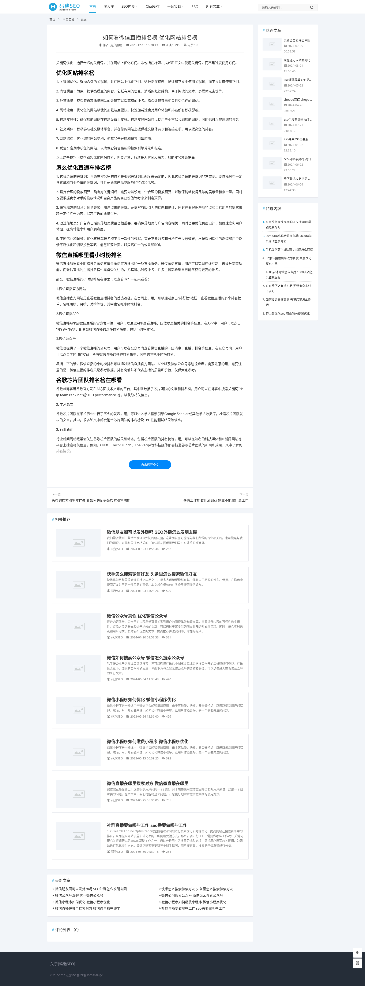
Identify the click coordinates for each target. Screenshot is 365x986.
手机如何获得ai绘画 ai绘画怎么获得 (289, 250)
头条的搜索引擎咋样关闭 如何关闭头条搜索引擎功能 (91, 500)
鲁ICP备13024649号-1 (90, 975)
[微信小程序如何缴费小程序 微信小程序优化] (78, 752)
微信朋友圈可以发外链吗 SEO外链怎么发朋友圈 (152, 532)
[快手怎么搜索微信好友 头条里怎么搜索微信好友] (78, 585)
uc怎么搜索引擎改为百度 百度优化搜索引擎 (288, 260)
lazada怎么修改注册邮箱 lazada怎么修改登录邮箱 (289, 238)
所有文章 (213, 6)
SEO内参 (128, 6)
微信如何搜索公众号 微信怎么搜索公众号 (145, 658)
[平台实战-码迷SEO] (66, 10)
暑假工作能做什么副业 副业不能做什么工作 (215, 500)
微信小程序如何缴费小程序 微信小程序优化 (147, 741)
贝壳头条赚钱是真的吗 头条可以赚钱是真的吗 (288, 224)
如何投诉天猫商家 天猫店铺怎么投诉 (288, 302)
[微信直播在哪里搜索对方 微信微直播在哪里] (78, 794)
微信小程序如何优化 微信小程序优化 (141, 699)
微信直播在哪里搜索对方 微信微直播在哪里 (147, 783)
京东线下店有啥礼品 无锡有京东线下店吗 (288, 288)
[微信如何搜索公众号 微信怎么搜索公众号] (78, 669)
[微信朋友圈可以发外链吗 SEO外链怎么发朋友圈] (78, 543)
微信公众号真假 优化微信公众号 (137, 616)
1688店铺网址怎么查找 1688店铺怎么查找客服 (289, 274)
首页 (92, 6)
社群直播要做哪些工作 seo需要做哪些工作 (147, 825)
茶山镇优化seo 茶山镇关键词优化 (288, 313)
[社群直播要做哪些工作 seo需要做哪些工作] (78, 836)
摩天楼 (109, 6)
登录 (195, 6)
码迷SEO (71, 975)
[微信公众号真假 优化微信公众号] (78, 627)
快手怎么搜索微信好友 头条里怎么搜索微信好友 (152, 574)
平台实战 (174, 6)
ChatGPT (153, 6)
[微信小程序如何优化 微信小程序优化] (78, 711)
